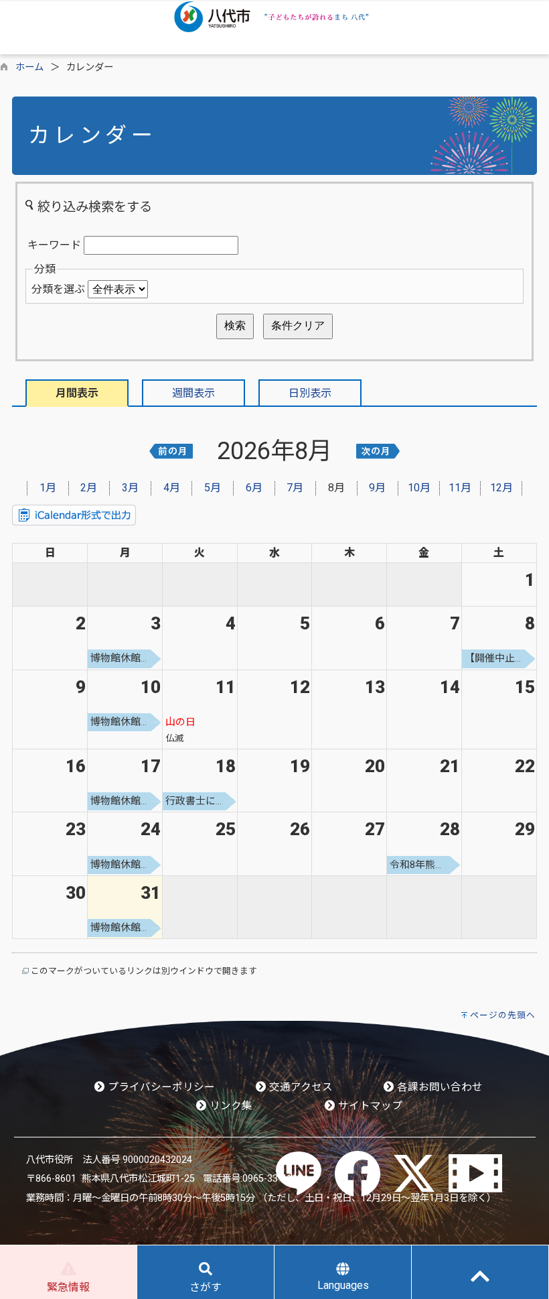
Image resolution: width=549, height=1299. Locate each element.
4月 (171, 487)
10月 (419, 487)
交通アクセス (299, 1087)
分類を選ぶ (58, 289)
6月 (254, 487)
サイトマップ (368, 1106)
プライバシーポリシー (160, 1087)
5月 (212, 487)
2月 (88, 487)
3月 (130, 487)
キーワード (54, 245)
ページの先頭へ (503, 1015)
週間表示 (193, 393)
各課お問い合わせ (438, 1087)
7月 (295, 487)
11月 (460, 487)
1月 (48, 487)
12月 (501, 487)
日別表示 (310, 393)
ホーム (29, 67)
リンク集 (229, 1106)
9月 (377, 487)
